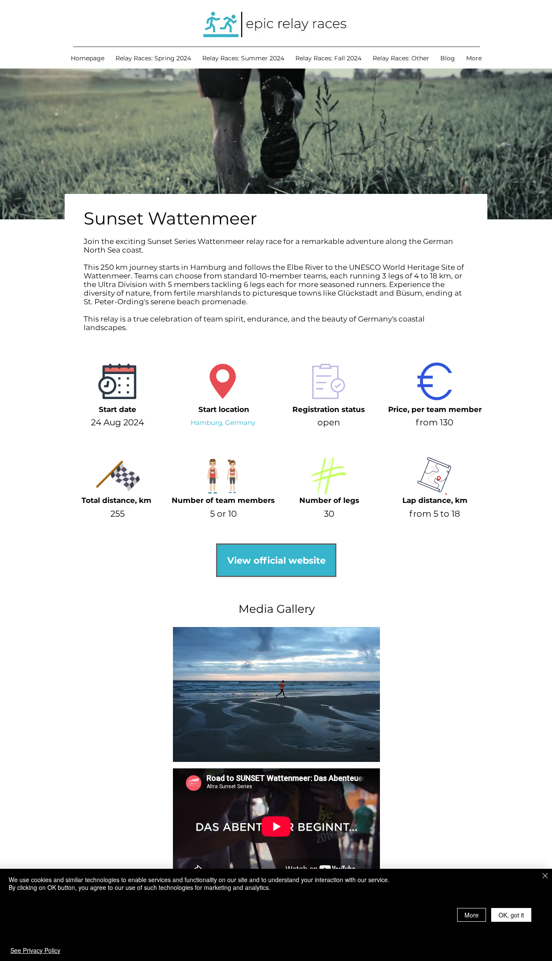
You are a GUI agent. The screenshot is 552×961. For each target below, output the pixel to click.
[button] (153, 58)
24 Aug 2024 (117, 422)
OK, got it (511, 915)
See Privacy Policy (35, 950)
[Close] (545, 876)
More (471, 915)
